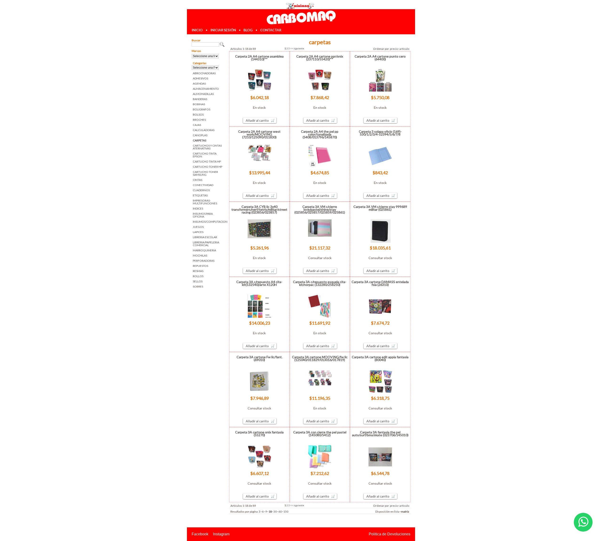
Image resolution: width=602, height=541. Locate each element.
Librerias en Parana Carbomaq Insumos (301, 17)
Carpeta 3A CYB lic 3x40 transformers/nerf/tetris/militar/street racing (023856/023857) (259, 209)
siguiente (298, 48)
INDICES (198, 208)
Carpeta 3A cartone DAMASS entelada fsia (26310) (380, 283)
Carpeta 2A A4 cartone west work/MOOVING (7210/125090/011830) (259, 134)
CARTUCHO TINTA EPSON (205, 155)
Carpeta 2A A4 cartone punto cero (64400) (380, 57)
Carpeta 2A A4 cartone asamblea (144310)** (259, 57)
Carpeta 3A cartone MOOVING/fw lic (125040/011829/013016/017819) (320, 358)
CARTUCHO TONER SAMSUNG (205, 173)
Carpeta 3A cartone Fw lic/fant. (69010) (259, 358)
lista (396, 511)
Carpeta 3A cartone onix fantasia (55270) (259, 433)
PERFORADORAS (203, 260)
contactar (270, 30)
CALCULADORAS (203, 130)
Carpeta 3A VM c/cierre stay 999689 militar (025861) (380, 208)
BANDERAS (200, 99)
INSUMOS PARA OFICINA (203, 215)
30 (275, 511)
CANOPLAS (200, 135)
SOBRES (198, 286)
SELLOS (197, 281)
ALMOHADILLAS (203, 94)
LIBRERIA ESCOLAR (205, 237)
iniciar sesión (223, 30)
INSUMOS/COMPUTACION (209, 221)
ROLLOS (198, 276)
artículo (404, 49)
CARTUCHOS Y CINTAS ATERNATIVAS (207, 147)
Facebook (200, 534)
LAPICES (198, 232)
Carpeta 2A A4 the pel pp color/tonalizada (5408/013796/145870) (319, 134)
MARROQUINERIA (204, 250)
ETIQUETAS (200, 195)
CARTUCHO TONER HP (207, 166)
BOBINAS (199, 104)
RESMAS (198, 271)
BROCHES (199, 119)
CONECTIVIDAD (203, 185)
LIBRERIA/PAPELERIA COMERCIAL (206, 244)
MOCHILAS (200, 255)
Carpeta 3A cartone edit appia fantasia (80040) (380, 358)
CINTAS (197, 180)
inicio (197, 30)
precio (394, 49)
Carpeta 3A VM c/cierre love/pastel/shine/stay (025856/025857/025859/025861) (319, 209)
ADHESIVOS (200, 78)
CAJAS (197, 125)
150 (285, 511)
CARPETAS (199, 140)
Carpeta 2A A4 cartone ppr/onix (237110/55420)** (319, 57)
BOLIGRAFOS (201, 109)
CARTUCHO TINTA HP (207, 161)
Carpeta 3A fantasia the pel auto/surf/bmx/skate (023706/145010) (380, 433)
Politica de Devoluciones (389, 534)
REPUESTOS (200, 266)
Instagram (221, 534)
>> (291, 48)
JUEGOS (198, 227)
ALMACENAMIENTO (206, 88)
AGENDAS (199, 83)
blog (248, 30)
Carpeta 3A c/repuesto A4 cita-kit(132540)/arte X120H (259, 283)
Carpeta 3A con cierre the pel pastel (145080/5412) (319, 433)
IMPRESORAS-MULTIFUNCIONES (205, 202)
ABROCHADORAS (204, 73)
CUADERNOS (201, 190)
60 (280, 511)
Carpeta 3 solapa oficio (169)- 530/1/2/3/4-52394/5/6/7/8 (380, 132)
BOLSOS (198, 114)
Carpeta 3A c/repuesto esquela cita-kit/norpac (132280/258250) (319, 283)
